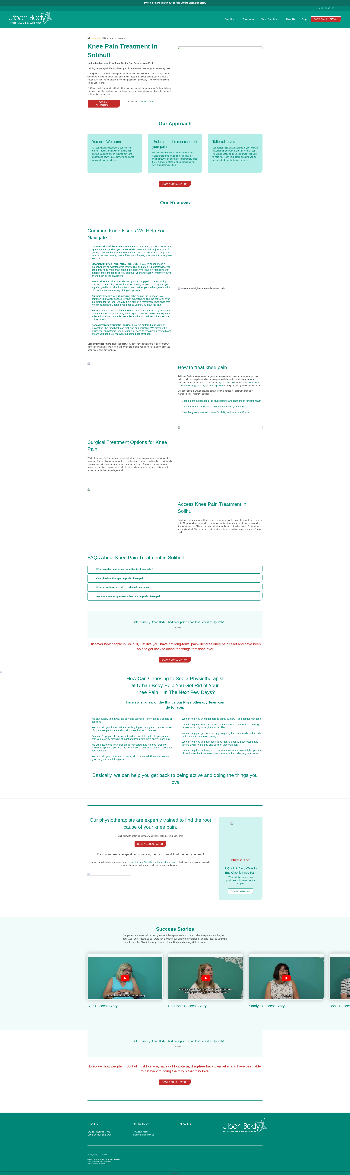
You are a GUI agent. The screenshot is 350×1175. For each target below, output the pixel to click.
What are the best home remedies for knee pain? (124, 569)
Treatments (248, 19)
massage (201, 385)
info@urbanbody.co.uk (143, 1135)
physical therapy (226, 382)
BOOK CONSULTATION (325, 19)
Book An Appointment (104, 103)
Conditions (230, 19)
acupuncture (254, 382)
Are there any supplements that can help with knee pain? (129, 596)
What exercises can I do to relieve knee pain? (122, 587)
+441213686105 (325, 8)
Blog (304, 19)
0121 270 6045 (145, 101)
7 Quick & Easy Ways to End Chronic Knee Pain (152, 862)
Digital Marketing (93, 1163)
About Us (290, 19)
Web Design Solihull (94, 1161)
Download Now (240, 891)
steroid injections (215, 385)
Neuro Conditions (270, 19)
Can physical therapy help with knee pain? (121, 578)
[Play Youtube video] (125, 978)
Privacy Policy (93, 1155)
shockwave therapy (187, 385)
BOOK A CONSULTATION (174, 184)
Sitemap (104, 1155)
